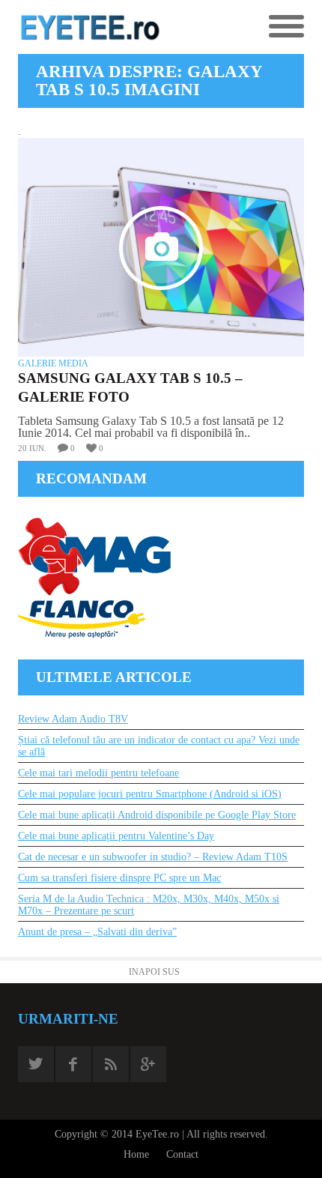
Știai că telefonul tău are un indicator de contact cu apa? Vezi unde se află (159, 746)
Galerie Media (53, 363)
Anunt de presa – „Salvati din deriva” (97, 931)
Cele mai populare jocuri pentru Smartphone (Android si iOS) (150, 794)
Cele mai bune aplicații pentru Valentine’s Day (116, 836)
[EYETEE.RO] (89, 27)
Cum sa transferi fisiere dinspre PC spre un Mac (119, 878)
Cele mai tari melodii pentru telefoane (98, 773)
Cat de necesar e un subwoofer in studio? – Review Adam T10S (153, 857)
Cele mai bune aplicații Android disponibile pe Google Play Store (157, 815)
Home (136, 1154)
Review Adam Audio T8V (73, 719)
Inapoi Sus (154, 972)
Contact (182, 1154)
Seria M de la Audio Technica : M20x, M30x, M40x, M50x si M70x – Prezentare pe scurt (148, 904)
